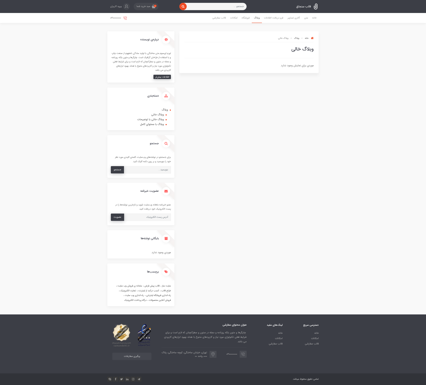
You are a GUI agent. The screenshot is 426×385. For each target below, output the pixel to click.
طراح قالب (166, 290)
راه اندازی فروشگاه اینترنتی (158, 295)
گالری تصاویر (294, 18)
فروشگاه (246, 18)
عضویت (117, 217)
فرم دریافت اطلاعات (273, 18)
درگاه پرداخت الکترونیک (135, 300)
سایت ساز (166, 286)
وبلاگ (257, 18)
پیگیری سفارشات (132, 356)
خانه (314, 18)
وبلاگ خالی (157, 115)
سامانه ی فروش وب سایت (129, 286)
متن (306, 18)
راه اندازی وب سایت (134, 295)
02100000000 (116, 18)
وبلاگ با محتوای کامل (152, 124)
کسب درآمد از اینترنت (148, 290)
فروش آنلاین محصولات (159, 300)
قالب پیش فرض (152, 286)
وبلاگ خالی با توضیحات (150, 119)
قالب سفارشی (219, 18)
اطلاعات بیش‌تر (162, 77)
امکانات (233, 18)
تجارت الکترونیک (128, 290)
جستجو (117, 170)
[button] (146, 6)
